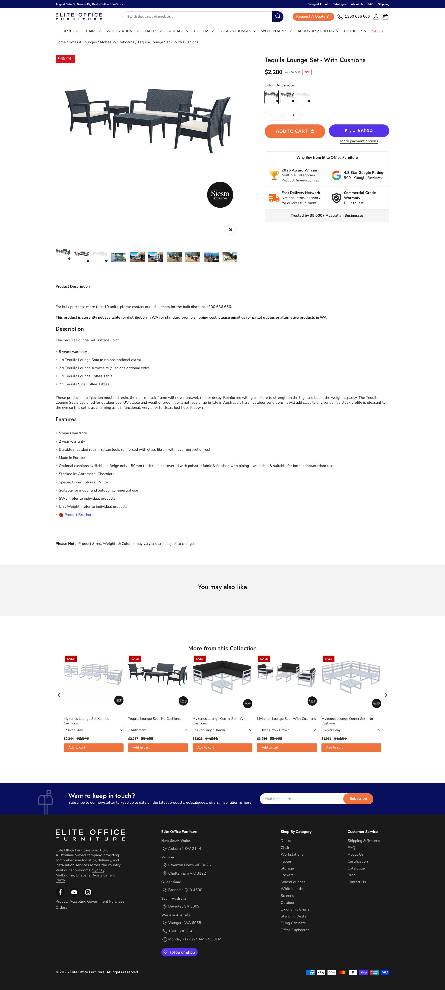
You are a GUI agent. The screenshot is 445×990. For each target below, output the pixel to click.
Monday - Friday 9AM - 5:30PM (194, 939)
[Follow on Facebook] (60, 895)
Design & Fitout (318, 4)
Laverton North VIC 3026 (189, 865)
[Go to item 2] (81, 257)
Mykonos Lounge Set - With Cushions (232, 719)
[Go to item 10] (229, 257)
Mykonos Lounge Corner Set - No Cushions (293, 721)
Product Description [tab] (73, 286)
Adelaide (100, 875)
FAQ (370, 4)
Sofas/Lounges (293, 882)
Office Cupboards (295, 930)
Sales (377, 31)
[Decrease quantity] (271, 115)
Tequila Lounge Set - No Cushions (100, 719)
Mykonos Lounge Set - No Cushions (360, 719)
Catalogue (339, 4)
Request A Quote (310, 16)
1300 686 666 (180, 931)
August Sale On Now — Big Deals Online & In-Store (89, 4)
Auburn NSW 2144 (184, 848)
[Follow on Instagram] (74, 895)
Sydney (98, 870)
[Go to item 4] (118, 258)
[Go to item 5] (137, 257)
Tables (151, 31)
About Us (357, 4)
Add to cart (87, 747)
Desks (68, 31)
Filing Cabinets (293, 923)
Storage (176, 31)
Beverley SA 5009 (184, 906)
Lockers (201, 31)
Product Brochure (79, 514)
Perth (60, 880)
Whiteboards (274, 31)
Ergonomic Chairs (295, 909)
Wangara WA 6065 (184, 922)
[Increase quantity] (293, 115)
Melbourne (65, 875)
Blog (352, 875)
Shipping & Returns (364, 840)
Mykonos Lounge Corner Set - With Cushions (166, 721)
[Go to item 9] (211, 257)
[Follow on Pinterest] (88, 895)
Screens (287, 895)
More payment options (359, 141)
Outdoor (353, 31)
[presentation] (59, 695)
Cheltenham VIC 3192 (187, 873)
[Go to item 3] (100, 257)
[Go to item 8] (192, 257)
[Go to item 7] (174, 257)
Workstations (120, 31)
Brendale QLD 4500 (185, 890)
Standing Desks (294, 916)
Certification (358, 861)
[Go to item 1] (63, 255)
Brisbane (83, 875)
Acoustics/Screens (316, 31)
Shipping (383, 4)
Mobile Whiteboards (117, 42)
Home (61, 42)
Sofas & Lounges (235, 31)
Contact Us (357, 882)
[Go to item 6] (155, 257)
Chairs (90, 31)
